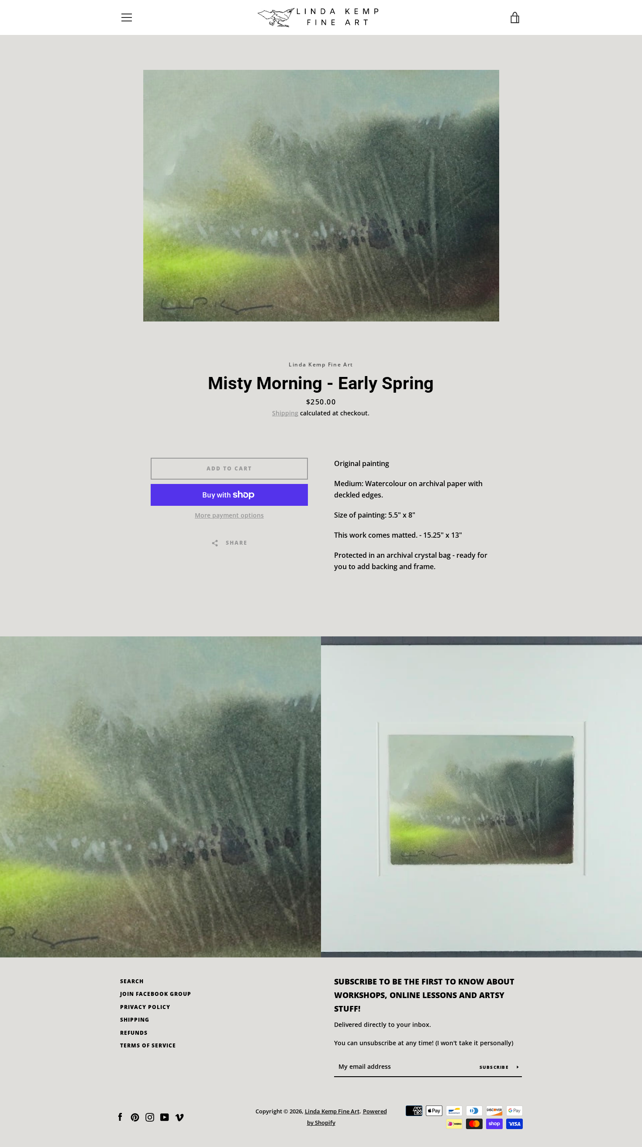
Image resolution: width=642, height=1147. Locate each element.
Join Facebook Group (155, 994)
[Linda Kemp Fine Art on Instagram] (149, 1116)
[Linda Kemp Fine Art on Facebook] (120, 1116)
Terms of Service (148, 1045)
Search (132, 981)
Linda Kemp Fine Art (332, 1111)
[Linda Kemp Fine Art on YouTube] (164, 1116)
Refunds (134, 1032)
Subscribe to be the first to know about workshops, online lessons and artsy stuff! (424, 995)
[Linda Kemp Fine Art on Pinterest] (135, 1116)
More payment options (229, 515)
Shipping (285, 413)
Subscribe (495, 1067)
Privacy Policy (145, 1007)
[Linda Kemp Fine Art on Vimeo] (179, 1116)
